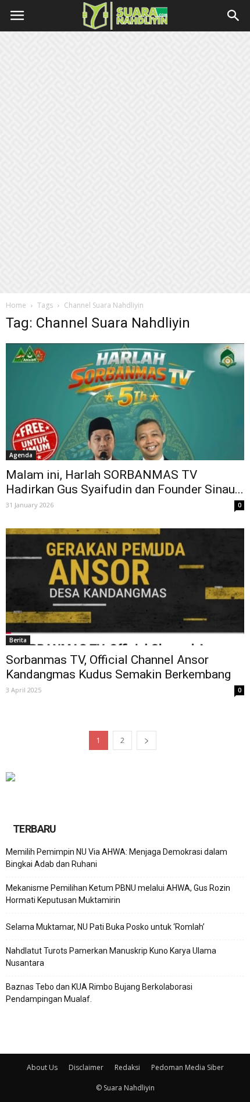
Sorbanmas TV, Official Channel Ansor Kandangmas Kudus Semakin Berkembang (118, 667)
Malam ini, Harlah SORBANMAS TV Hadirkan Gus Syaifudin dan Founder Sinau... (125, 482)
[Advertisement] (125, 162)
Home (16, 305)
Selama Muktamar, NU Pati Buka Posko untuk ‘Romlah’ (105, 927)
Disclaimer (86, 1067)
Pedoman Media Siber (187, 1067)
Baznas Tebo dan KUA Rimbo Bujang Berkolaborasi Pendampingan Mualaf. (99, 993)
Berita (18, 640)
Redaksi (127, 1067)
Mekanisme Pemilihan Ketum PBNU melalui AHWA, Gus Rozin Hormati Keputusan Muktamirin (118, 894)
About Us (42, 1067)
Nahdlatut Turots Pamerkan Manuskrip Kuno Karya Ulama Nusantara (111, 957)
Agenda (21, 455)
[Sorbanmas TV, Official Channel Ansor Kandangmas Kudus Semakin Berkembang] (125, 586)
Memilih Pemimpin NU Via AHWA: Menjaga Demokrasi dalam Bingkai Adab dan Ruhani (116, 858)
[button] (233, 15)
